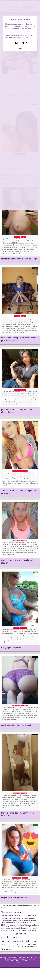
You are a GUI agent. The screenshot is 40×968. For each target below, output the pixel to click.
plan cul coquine (10, 922)
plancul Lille (4, 927)
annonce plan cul (16, 915)
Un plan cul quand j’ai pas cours (14, 897)
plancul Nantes (33, 928)
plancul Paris (19, 930)
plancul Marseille (26, 927)
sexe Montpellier (19, 946)
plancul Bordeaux (6, 920)
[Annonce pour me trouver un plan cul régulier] (20, 521)
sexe (3, 944)
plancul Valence (11, 934)
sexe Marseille (10, 946)
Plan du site (20, 962)
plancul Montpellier (11, 928)
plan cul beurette (20, 918)
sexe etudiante (32, 945)
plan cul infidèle (24, 925)
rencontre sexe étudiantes (18, 941)
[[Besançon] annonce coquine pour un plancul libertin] (20, 369)
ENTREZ (20, 43)
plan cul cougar (20, 922)
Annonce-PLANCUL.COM (9, 957)
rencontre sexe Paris (25, 938)
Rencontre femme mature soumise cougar (19, 259)
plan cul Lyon (11, 927)
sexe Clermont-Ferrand (20, 945)
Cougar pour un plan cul (11, 647)
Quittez (20, 48)
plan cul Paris (27, 930)
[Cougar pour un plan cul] (20, 599)
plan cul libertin (34, 925)
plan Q (17, 938)
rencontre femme (24, 905)
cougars (26, 915)
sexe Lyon (3, 946)
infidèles (32, 915)
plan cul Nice (11, 930)
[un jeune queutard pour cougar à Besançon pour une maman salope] (20, 291)
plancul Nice (4, 930)
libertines (5, 918)
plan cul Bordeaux (30, 918)
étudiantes (6, 949)
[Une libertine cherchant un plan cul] (20, 680)
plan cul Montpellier (22, 928)
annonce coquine (6, 915)
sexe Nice (27, 946)
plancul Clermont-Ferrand (18, 920)
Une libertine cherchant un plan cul (16, 725)
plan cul (13, 918)
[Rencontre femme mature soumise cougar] (20, 211)
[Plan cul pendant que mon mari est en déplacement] (20, 763)
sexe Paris (33, 946)
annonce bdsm (10, 905)
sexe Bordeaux (9, 944)
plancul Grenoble (14, 925)
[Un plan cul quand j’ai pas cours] (20, 850)
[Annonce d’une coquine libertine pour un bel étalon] (20, 445)
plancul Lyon (18, 927)
